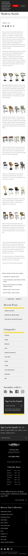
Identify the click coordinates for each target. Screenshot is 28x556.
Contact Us (4, 533)
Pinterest (3, 26)
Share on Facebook (8, 26)
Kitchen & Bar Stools (7, 514)
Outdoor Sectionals (9, 310)
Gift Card (3, 539)
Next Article (18, 299)
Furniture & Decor (6, 511)
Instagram (11, 26)
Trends (6, 365)
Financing (3, 536)
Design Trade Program (7, 542)
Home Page (14, 446)
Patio (6, 348)
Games (6, 361)
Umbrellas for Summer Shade (11, 276)
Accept (15, 5)
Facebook (16, 391)
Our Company (4, 528)
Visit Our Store (19, 500)
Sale (6, 378)
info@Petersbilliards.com (14, 461)
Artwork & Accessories (10, 352)
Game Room (4, 520)
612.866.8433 (14, 456)
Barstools (7, 344)
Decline (23, 5)
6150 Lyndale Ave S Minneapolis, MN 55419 (14, 451)
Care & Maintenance (10, 369)
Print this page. (16, 26)
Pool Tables (7, 357)
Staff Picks (7, 374)
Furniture (7, 335)
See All (26, 512)
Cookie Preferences (22, 553)
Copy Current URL (13, 26)
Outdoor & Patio (5, 517)
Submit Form (21, 405)
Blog (2, 531)
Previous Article (11, 299)
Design (6, 339)
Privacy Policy (3, 553)
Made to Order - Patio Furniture (11, 289)
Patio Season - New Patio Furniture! (13, 319)
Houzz (5, 26)
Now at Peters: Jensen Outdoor (11, 292)
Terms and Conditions (12, 553)
